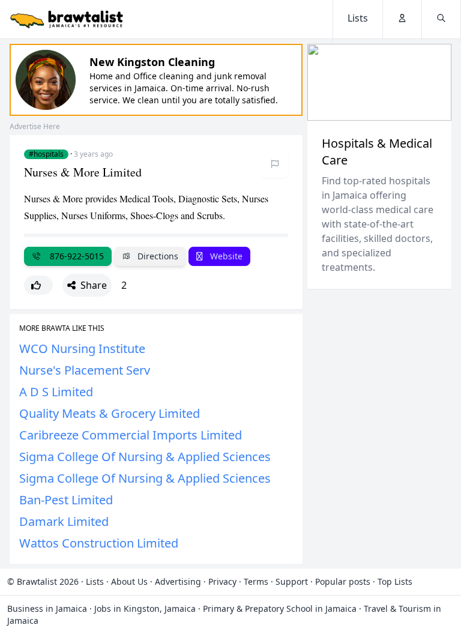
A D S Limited (56, 392)
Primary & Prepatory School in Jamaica (280, 608)
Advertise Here (35, 126)
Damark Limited (64, 521)
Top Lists (395, 581)
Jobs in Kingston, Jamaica (145, 608)
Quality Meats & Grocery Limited (109, 413)
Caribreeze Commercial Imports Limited (130, 435)
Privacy (222, 581)
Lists (95, 581)
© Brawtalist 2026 (43, 581)
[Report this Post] (275, 163)
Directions (156, 256)
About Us (129, 581)
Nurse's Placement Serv (84, 370)
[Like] (38, 285)
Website (225, 256)
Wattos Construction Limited (98, 543)
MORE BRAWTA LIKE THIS (61, 328)
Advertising (178, 581)
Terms (256, 581)
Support (292, 581)
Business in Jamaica (47, 608)
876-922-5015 (74, 256)
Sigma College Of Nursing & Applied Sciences (145, 456)
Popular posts (342, 581)
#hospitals (46, 154)
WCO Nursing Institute (82, 348)
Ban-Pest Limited (66, 500)
